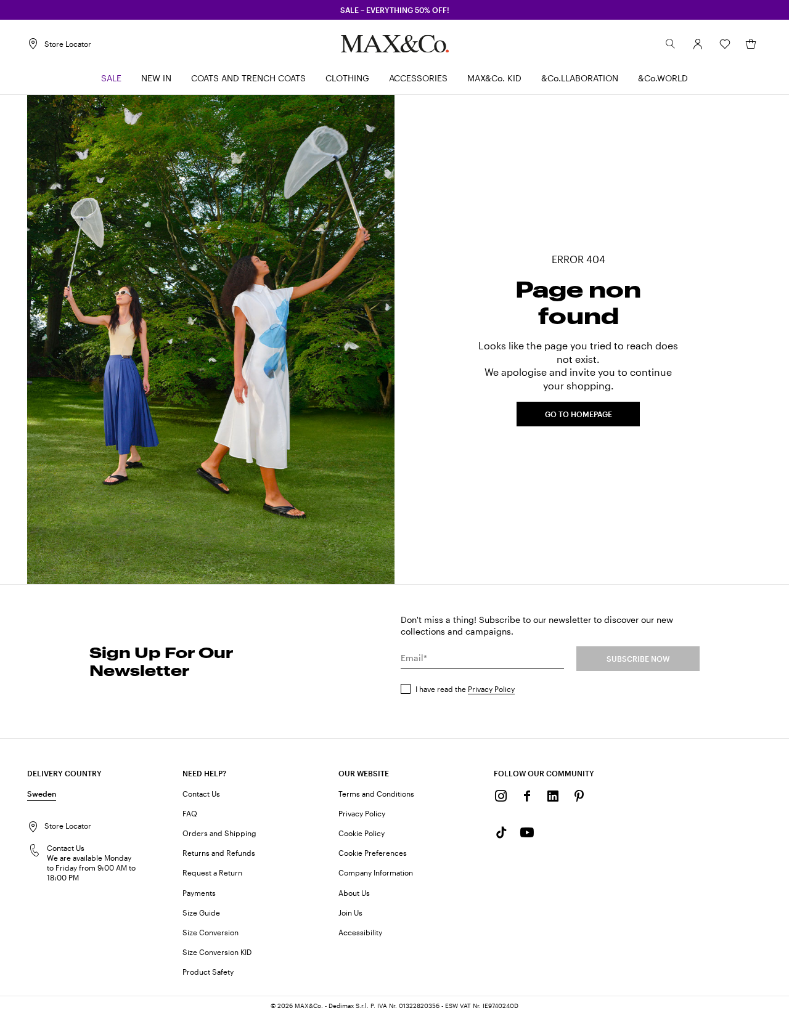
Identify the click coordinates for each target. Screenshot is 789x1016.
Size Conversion (210, 932)
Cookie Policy (361, 833)
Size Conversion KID (216, 952)
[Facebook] (527, 796)
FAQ (189, 813)
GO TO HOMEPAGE (578, 414)
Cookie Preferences (372, 852)
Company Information (375, 872)
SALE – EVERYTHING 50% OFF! (394, 10)
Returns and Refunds (218, 852)
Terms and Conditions (376, 793)
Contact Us (201, 793)
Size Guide (201, 912)
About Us (354, 892)
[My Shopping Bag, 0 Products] (751, 44)
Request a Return (212, 872)
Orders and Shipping (219, 833)
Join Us (350, 912)
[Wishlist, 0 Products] (725, 44)
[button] (698, 44)
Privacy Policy (491, 689)
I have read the (465, 689)
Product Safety (208, 971)
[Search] (670, 44)
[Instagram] (501, 796)
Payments (199, 892)
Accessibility (360, 932)
